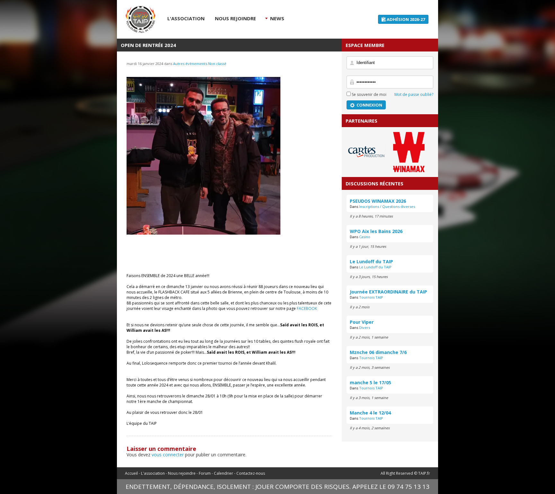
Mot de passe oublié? (413, 94)
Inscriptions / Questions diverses (387, 206)
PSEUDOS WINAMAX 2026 (378, 201)
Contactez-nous (250, 473)
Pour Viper (362, 322)
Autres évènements (190, 63)
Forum (205, 473)
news (277, 18)
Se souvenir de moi (368, 94)
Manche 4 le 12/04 (370, 413)
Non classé (217, 63)
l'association (186, 18)
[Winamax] (409, 170)
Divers (364, 327)
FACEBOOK (307, 308)
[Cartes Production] (367, 169)
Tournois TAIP (371, 297)
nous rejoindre (235, 18)
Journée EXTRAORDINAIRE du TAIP (388, 292)
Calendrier (223, 473)
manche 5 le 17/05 (370, 382)
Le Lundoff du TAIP (371, 261)
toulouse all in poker (140, 19)
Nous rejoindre (182, 473)
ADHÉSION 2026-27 (406, 19)
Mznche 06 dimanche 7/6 (378, 352)
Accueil (131, 473)
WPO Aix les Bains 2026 (376, 231)
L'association (153, 473)
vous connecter (168, 455)
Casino (364, 236)
